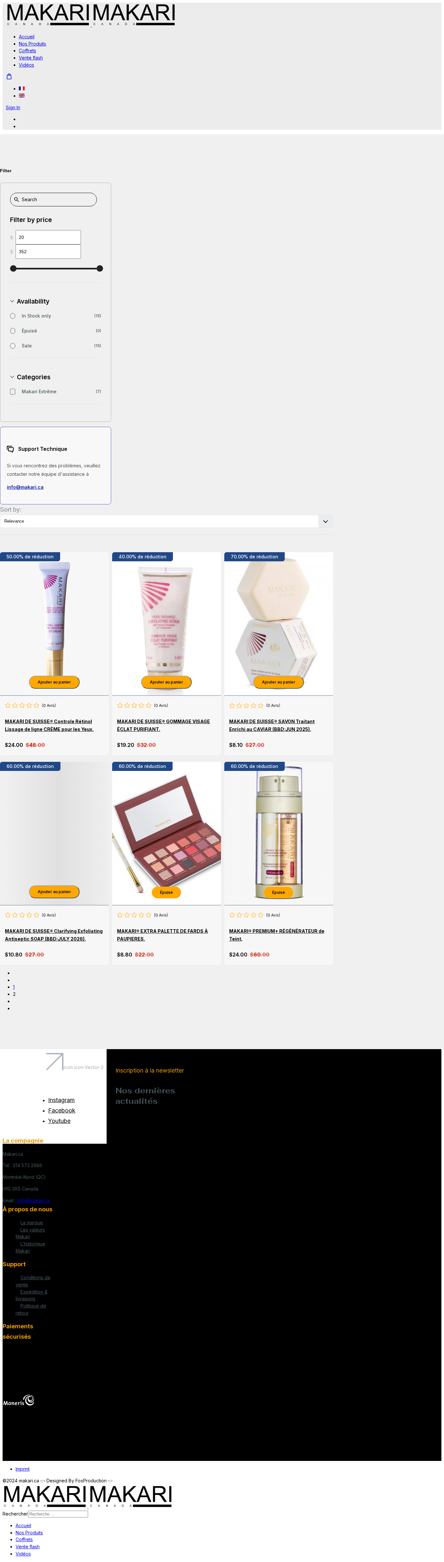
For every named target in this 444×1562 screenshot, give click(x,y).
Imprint (23, 1469)
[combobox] (58, 1514)
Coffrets (27, 50)
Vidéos (26, 65)
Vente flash (31, 57)
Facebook (61, 1110)
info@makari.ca (25, 487)
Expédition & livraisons (31, 1295)
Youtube (59, 1120)
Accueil (26, 36)
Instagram (61, 1100)
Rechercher (15, 1513)
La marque (31, 1222)
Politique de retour (31, 1309)
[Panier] (9, 76)
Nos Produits (32, 43)
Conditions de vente (33, 1281)
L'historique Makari (30, 1247)
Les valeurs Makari (30, 1233)
